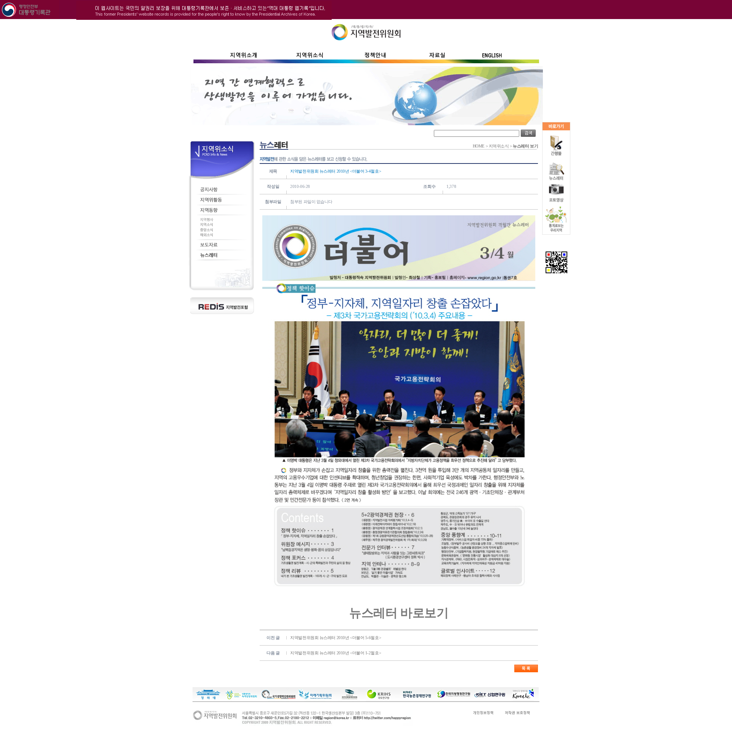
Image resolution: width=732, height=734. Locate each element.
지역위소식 (499, 146)
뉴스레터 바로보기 (398, 613)
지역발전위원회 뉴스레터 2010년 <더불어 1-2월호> (335, 653)
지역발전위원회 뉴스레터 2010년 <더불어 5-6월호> (335, 637)
